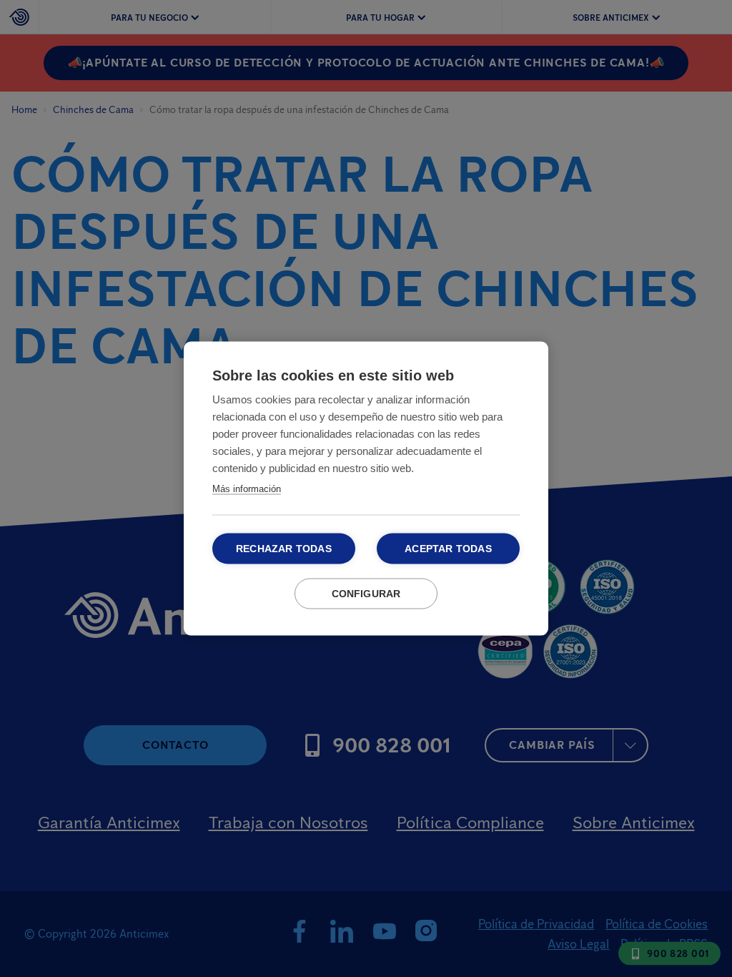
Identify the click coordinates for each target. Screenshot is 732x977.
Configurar (366, 594)
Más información (246, 488)
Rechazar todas (284, 549)
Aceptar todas (448, 549)
